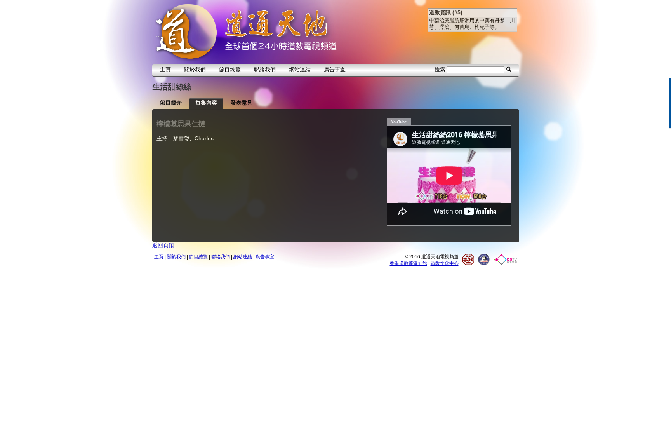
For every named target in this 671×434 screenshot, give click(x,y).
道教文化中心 (445, 263)
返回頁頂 (163, 245)
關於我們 (195, 69)
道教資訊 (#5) (445, 12)
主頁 (165, 69)
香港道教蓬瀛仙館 (408, 263)
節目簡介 (171, 102)
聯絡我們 (265, 69)
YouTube (399, 122)
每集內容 (206, 102)
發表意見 (241, 102)
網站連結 (300, 69)
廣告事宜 (335, 69)
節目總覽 (230, 69)
